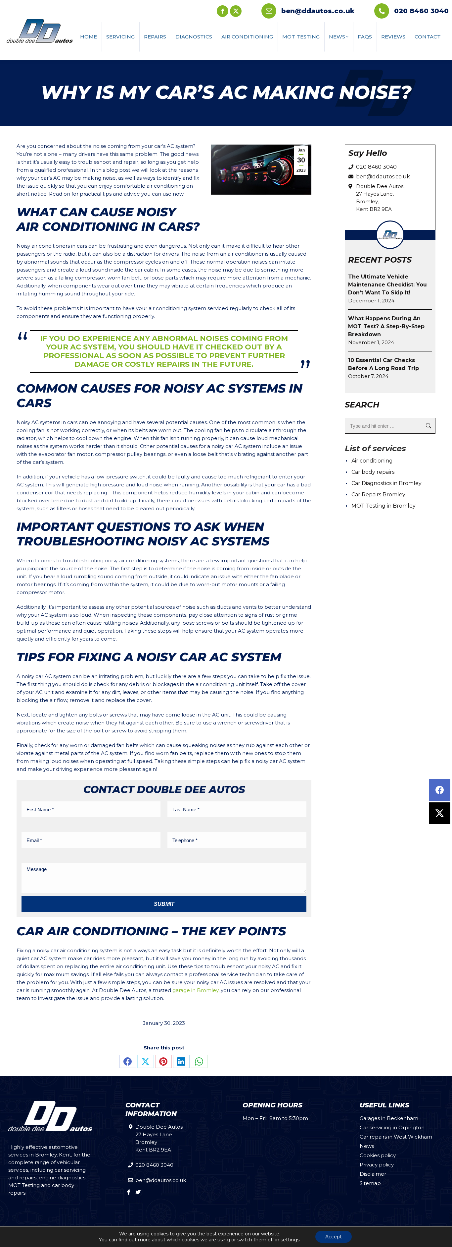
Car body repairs (372, 472)
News (367, 1146)
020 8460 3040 (421, 11)
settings (290, 1240)
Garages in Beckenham (389, 1118)
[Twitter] (439, 813)
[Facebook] (439, 790)
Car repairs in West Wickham (396, 1137)
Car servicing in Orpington (392, 1127)
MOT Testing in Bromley (383, 506)
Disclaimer (373, 1174)
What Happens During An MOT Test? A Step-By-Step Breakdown (386, 326)
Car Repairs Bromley (378, 494)
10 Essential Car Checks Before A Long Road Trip (383, 364)
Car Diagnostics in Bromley (386, 483)
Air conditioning (372, 461)
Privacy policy (377, 1164)
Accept (333, 1237)
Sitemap (370, 1183)
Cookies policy (378, 1155)
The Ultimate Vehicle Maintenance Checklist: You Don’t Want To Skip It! (387, 285)
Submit (164, 904)
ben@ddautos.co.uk (317, 11)
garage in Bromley (195, 990)
